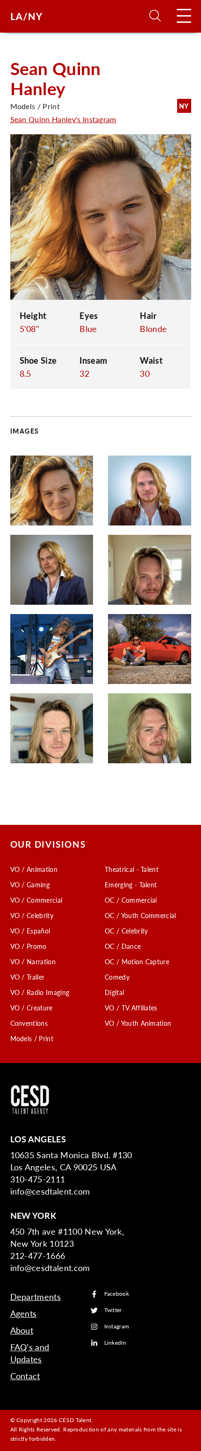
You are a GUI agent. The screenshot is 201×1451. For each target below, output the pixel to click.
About (22, 1330)
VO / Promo (28, 946)
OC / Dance (123, 946)
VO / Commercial (36, 900)
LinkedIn (115, 1343)
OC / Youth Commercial (140, 915)
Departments (35, 1296)
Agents (23, 1313)
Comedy (117, 976)
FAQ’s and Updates (30, 1353)
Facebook (116, 1294)
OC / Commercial (131, 900)
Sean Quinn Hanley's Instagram (63, 119)
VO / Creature (31, 1007)
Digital (114, 992)
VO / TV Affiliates (131, 1007)
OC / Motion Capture (137, 961)
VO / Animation (33, 869)
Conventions (29, 1023)
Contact (25, 1376)
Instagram (116, 1326)
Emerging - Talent (131, 884)
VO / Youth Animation (138, 1023)
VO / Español (30, 930)
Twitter (113, 1310)
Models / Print (31, 1038)
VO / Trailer (27, 976)
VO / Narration (33, 961)
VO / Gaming (30, 884)
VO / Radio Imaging (40, 992)
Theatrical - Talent (131, 869)
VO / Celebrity (31, 915)
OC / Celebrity (126, 930)
